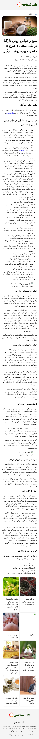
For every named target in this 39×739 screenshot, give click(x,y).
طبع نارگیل (10, 113)
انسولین (21, 150)
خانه (35, 14)
